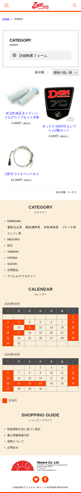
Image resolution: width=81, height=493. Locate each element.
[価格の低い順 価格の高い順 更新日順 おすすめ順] (65, 72)
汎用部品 (12, 270)
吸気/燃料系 (33, 227)
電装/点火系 (14, 227)
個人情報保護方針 (18, 435)
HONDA (12, 257)
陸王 (10, 245)
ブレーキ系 (69, 227)
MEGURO (13, 239)
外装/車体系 (51, 227)
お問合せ (12, 447)
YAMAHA (12, 251)
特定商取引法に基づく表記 (23, 429)
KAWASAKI (14, 221)
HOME (5, 19)
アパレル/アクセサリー (21, 276)
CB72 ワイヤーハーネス (22, 174)
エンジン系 (14, 233)
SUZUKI (12, 263)
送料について (15, 441)
